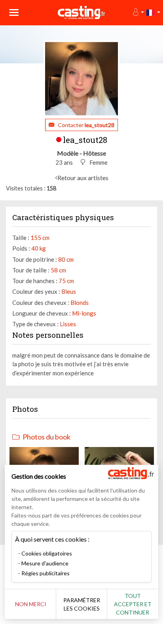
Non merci (30, 604)
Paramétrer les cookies (81, 604)
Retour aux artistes (82, 177)
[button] (138, 12)
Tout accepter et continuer (133, 604)
